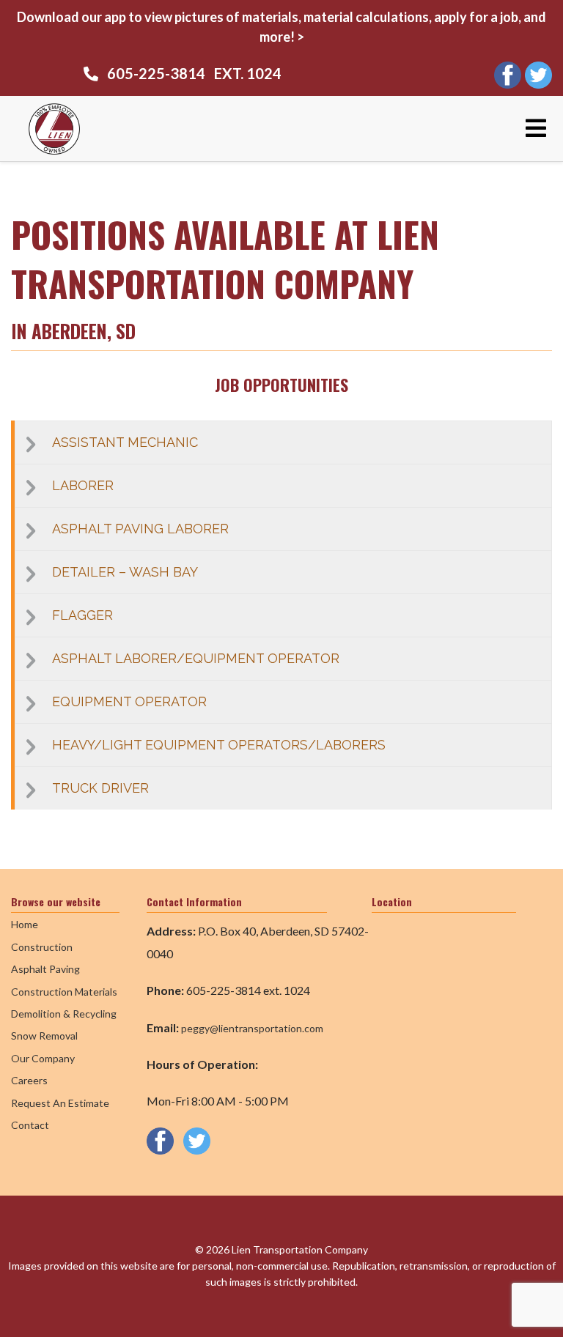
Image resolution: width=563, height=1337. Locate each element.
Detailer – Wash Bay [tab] (125, 571)
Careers (29, 1080)
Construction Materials (64, 991)
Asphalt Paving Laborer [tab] (140, 528)
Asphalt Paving (45, 969)
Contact (30, 1125)
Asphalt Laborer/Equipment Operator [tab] (195, 658)
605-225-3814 (156, 73)
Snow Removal (44, 1035)
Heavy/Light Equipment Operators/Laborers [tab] (219, 744)
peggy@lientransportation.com (252, 1028)
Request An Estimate (60, 1103)
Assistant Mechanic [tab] (125, 442)
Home (24, 924)
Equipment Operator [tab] (129, 701)
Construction (42, 947)
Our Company (43, 1058)
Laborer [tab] (83, 485)
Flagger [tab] (82, 615)
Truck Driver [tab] (100, 788)
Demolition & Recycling (64, 1013)
